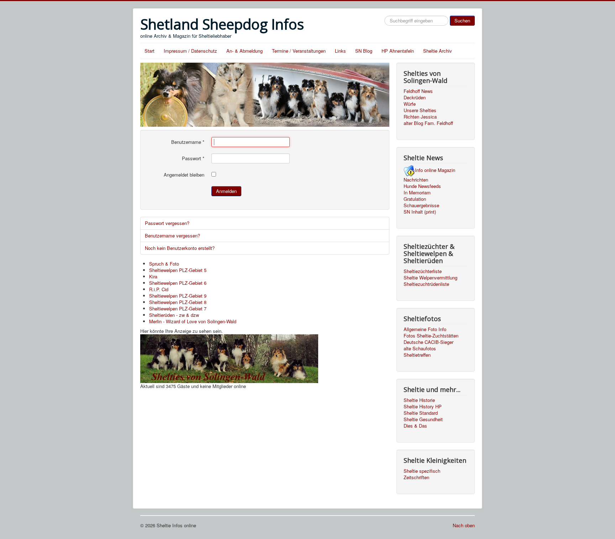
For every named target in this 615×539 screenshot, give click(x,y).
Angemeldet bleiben (184, 175)
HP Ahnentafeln (398, 50)
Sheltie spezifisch (422, 471)
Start (149, 50)
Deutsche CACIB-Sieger (428, 342)
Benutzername (187, 142)
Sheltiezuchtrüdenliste (426, 284)
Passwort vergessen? (167, 223)
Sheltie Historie (419, 400)
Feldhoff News (418, 91)
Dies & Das (415, 426)
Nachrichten (416, 180)
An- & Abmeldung (244, 50)
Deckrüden (415, 97)
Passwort (193, 158)
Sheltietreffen (417, 355)
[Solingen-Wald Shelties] (229, 357)
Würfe (410, 104)
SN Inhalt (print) (420, 212)
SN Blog (363, 50)
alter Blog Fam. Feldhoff (428, 123)
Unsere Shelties (420, 110)
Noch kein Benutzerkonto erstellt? (180, 248)
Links (340, 50)
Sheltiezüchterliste (423, 271)
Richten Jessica (420, 117)
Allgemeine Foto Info (425, 329)
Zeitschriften (416, 477)
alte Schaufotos (420, 348)
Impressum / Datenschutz (190, 50)
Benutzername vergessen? (172, 235)
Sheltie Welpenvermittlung (430, 277)
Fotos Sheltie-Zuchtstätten (431, 336)
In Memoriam (417, 192)
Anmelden (226, 191)
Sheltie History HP (423, 406)
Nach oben (464, 525)
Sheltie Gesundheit (423, 419)
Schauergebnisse (421, 205)
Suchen (462, 20)
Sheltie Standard (421, 413)
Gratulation (415, 199)
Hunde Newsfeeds (422, 186)
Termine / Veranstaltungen (299, 50)
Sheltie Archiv (437, 50)
